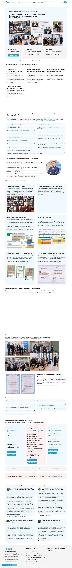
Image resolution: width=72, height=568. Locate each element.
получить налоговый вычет (57, 476)
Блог (25, 2)
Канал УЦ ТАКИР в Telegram (33, 550)
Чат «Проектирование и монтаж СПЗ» (35, 557)
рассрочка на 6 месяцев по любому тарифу (31, 468)
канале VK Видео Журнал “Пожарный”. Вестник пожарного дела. (50, 290)
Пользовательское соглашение (11, 559)
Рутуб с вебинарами (31, 563)
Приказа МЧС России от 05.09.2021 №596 (41, 117)
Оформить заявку (11, 451)
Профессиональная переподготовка (12, 553)
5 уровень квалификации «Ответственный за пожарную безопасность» (13, 432)
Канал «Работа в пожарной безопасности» (36, 561)
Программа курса (24, 60)
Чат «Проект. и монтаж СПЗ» (33, 553)
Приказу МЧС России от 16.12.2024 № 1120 (45, 120)
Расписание (20, 2)
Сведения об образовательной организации (14, 554)
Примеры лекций (36, 60)
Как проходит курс (48, 60)
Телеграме (33, 176)
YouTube (30, 175)
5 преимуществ (12, 60)
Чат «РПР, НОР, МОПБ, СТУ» (33, 555)
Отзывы (57, 60)
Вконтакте (27, 176)
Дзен (34, 175)
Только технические (9, 565)
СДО (65, 2)
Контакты (7, 557)
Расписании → (17, 52)
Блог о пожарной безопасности (11, 556)
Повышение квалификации (10, 551)
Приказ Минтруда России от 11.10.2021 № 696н (46, 119)
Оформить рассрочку (11, 454)
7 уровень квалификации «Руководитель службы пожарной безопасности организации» (55, 432)
